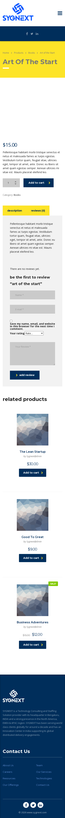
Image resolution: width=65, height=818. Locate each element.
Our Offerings (11, 784)
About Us (8, 765)
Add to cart (36, 182)
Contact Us (42, 784)
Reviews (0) (38, 210)
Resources (9, 778)
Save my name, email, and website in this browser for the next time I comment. (32, 326)
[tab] (15, 211)
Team (39, 765)
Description (14, 210)
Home (6, 52)
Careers (7, 771)
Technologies (44, 778)
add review (26, 375)
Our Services (43, 771)
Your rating (17, 333)
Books (17, 194)
